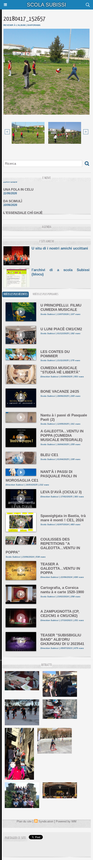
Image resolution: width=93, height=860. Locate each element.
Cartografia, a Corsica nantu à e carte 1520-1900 (62, 590)
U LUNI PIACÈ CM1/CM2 (61, 329)
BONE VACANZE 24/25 (59, 391)
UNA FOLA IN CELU (18, 186)
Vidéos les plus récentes (15, 294)
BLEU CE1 (49, 455)
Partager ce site (15, 838)
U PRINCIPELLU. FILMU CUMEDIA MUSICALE (60, 307)
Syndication (45, 821)
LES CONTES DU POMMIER (55, 354)
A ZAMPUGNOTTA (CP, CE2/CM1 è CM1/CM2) (59, 613)
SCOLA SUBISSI (46, 5)
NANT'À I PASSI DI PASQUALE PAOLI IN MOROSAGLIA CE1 (41, 476)
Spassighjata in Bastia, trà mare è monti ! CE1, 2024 (63, 518)
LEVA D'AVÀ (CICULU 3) (61, 492)
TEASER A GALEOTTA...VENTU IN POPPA (60, 568)
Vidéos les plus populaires (45, 294)
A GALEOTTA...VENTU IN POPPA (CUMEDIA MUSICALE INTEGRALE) (61, 435)
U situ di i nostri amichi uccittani (60, 248)
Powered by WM (66, 821)
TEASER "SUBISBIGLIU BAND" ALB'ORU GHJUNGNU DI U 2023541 (62, 639)
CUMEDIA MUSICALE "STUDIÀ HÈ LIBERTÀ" (60, 370)
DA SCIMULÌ (12, 198)
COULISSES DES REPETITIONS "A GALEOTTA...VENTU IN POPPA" (43, 545)
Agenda (46, 227)
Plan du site (24, 821)
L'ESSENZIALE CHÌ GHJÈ (23, 210)
